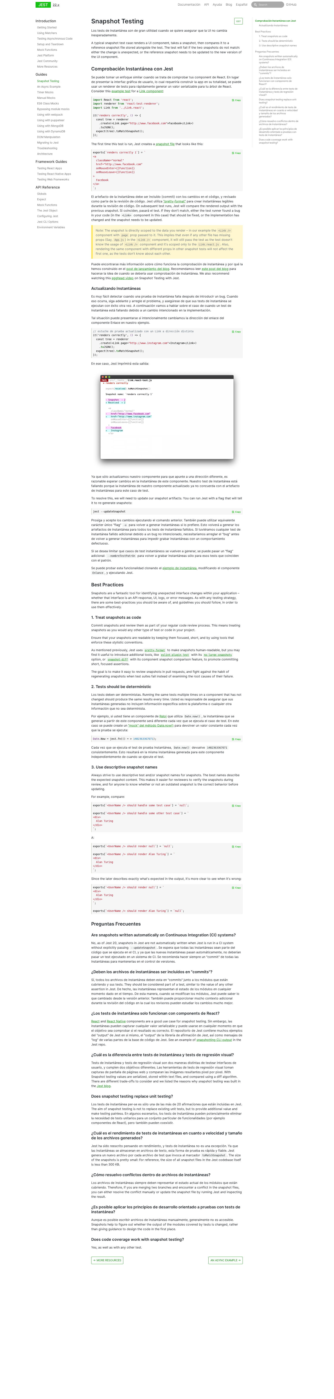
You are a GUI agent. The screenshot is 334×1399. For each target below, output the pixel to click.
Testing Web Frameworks (53, 179)
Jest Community (47, 61)
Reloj (163, 716)
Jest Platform (45, 55)
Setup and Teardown (50, 44)
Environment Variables (51, 227)
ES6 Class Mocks (48, 103)
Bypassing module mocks (53, 109)
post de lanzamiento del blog (147, 269)
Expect (41, 199)
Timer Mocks (45, 92)
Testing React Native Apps (54, 173)
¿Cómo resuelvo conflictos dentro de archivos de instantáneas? (278, 123)
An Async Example (48, 86)
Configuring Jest (47, 216)
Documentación (189, 4)
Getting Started (47, 27)
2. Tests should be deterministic (276, 40)
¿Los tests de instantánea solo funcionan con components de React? (275, 80)
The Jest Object (47, 210)
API (206, 4)
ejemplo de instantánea (180, 568)
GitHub (291, 4)
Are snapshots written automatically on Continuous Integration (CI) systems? (278, 59)
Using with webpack (50, 114)
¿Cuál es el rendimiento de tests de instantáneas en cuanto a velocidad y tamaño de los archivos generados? (278, 112)
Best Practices (263, 31)
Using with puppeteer (50, 120)
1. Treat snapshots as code (273, 36)
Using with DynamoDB (51, 131)
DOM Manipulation (48, 137)
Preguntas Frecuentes (267, 51)
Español (241, 4)
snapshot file (165, 144)
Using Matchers (47, 33)
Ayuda (217, 4)
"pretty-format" (174, 201)
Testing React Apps (49, 168)
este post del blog (215, 269)
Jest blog (104, 1086)
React (95, 1021)
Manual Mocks (46, 97)
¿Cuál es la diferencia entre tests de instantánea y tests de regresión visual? (278, 91)
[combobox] (267, 5)
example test (121, 91)
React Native (116, 1021)
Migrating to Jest (48, 142)
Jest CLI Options (47, 221)
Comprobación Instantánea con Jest (275, 20)
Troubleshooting (47, 148)
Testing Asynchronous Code (54, 38)
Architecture (45, 153)
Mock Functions (47, 50)
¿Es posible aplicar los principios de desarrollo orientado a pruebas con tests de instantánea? (278, 131)
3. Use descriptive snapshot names (278, 45)
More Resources (47, 66)
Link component (151, 91)
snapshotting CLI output (214, 1040)
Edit (238, 21)
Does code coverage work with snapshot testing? (276, 141)
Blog (229, 4)
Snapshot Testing (48, 81)
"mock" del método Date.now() (151, 725)
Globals (41, 193)
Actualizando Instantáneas (273, 25)
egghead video (123, 278)
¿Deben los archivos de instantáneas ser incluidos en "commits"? (274, 70)
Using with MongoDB (50, 125)
